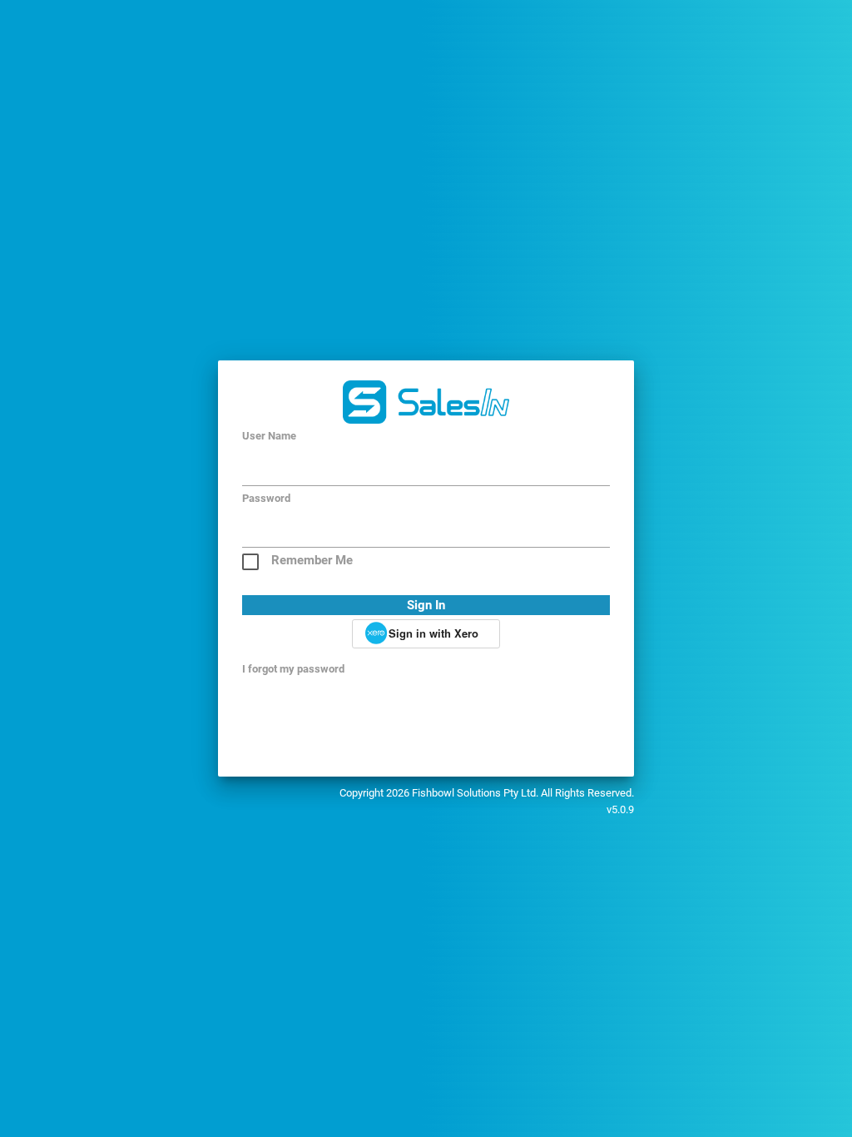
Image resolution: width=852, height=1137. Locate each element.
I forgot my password (293, 669)
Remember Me (312, 561)
